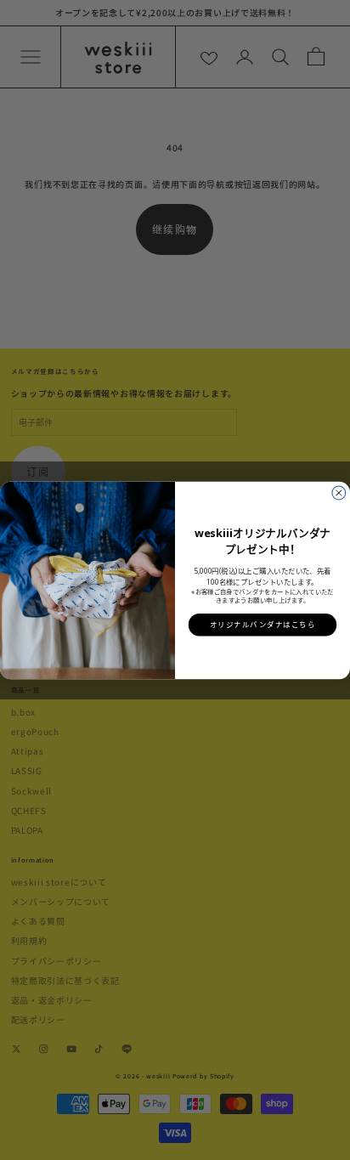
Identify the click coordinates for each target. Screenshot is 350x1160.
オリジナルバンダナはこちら (262, 625)
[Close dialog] (339, 493)
